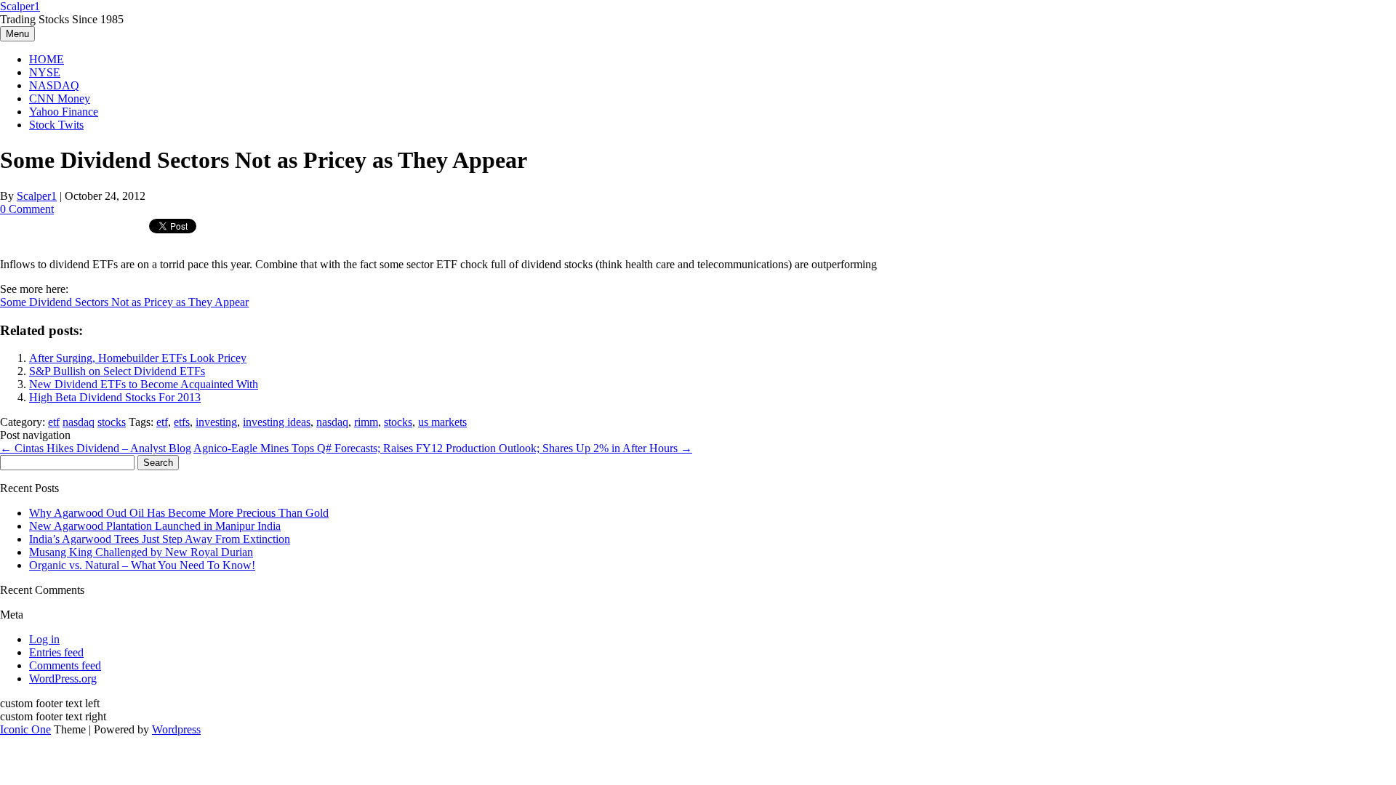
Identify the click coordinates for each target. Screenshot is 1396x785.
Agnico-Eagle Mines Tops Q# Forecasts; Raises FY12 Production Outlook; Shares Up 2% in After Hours (442, 448)
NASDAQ (54, 85)
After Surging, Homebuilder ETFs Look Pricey (137, 358)
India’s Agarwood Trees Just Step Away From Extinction (159, 539)
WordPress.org (63, 678)
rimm (366, 422)
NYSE (44, 72)
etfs (182, 422)
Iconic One (25, 729)
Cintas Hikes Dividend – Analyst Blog (95, 448)
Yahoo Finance (63, 111)
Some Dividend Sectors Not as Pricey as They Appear (124, 302)
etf (54, 422)
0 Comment (27, 209)
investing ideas (276, 422)
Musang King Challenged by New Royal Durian (141, 552)
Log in (44, 639)
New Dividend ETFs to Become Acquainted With (143, 384)
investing (216, 422)
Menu (17, 33)
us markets (442, 422)
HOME (46, 59)
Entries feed (56, 652)
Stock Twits (56, 124)
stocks (111, 422)
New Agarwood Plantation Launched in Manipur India (155, 526)
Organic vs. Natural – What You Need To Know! (142, 565)
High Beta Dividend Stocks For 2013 (115, 397)
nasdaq (79, 422)
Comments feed (65, 665)
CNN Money (59, 98)
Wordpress (176, 729)
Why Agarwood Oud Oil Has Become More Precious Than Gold (179, 513)
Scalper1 (20, 6)
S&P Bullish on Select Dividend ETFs (117, 371)
